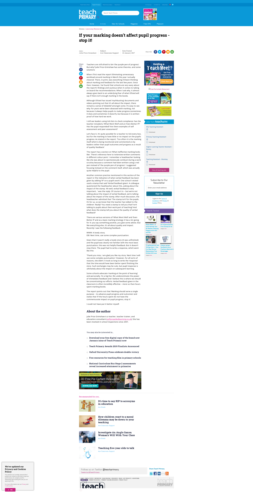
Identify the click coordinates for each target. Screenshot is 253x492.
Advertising (135, 478)
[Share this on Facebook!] (155, 52)
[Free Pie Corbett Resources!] (159, 89)
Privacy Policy (123, 480)
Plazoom (160, 24)
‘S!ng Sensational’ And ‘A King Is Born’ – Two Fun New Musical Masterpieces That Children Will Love (152, 249)
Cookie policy (9, 486)
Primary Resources (94, 480)
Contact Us (84, 480)
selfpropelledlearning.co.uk (119, 319)
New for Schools (118, 24)
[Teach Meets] (159, 85)
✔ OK (10, 490)
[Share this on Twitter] (159, 52)
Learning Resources (94, 29)
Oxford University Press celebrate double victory (114, 352)
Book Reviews (106, 478)
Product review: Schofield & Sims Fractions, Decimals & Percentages (167, 248)
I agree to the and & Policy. (160, 200)
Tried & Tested (152, 210)
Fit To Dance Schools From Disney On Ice (167, 225)
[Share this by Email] (168, 52)
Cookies (154, 203)
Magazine (134, 24)
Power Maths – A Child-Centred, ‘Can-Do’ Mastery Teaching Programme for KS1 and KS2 (152, 228)
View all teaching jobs (159, 170)
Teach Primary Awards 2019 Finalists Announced (114, 346)
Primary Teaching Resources (109, 480)
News (120, 478)
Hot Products (127, 478)
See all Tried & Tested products (153, 258)
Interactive (98, 478)
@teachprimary (111, 469)
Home (92, 24)
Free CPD (147, 24)
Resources (115, 478)
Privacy (24, 484)
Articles (103, 24)
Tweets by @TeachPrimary (90, 472)
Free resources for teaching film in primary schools (115, 357)
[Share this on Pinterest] (163, 52)
